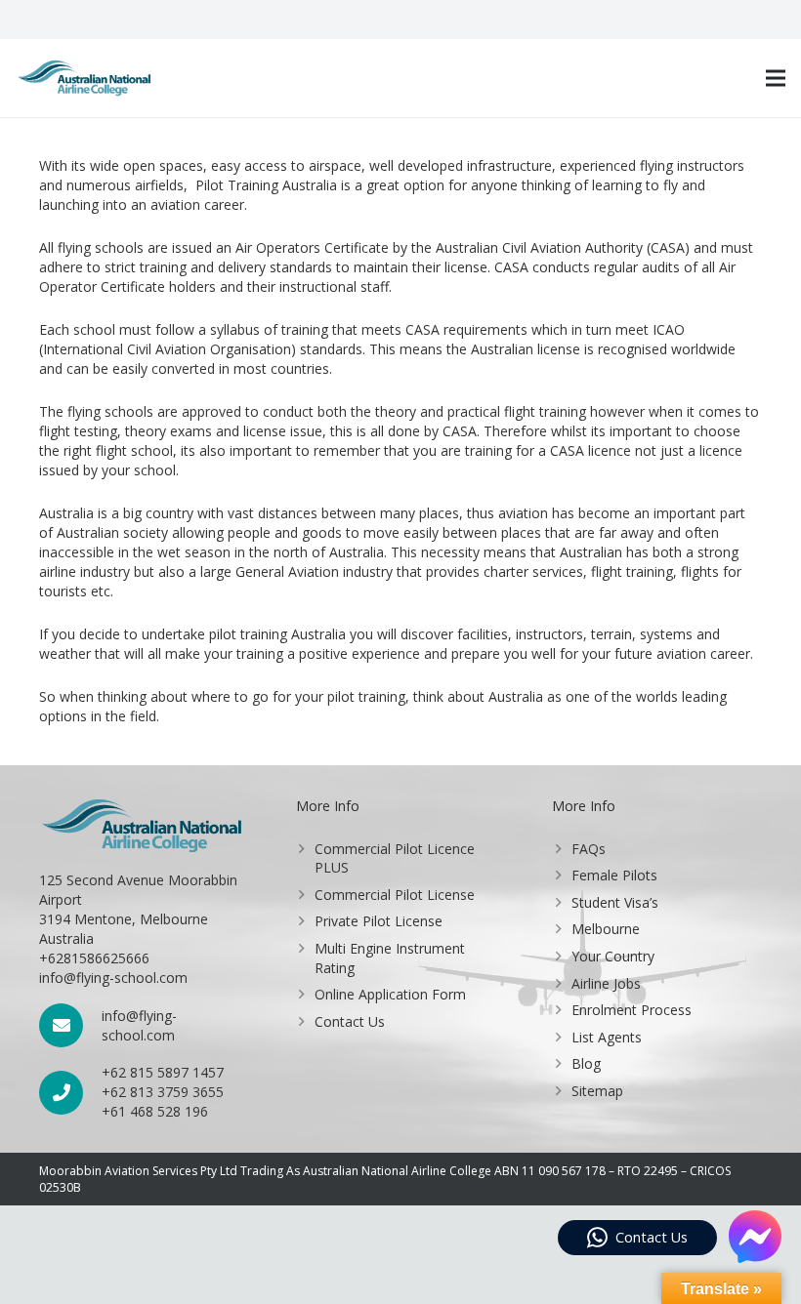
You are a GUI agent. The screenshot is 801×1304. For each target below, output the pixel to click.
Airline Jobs (606, 983)
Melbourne (605, 928)
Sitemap (597, 1090)
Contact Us (350, 1021)
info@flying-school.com (139, 1025)
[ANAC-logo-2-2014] (84, 78)
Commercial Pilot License (395, 894)
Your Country (612, 956)
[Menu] (775, 78)
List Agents (606, 1037)
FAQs (588, 848)
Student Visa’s (614, 902)
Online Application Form (390, 994)
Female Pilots (614, 875)
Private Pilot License (379, 921)
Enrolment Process (631, 1009)
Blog (586, 1063)
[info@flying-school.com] (70, 1025)
